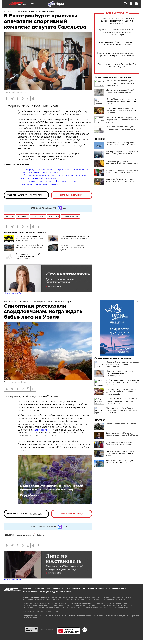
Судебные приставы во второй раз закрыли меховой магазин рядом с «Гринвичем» (53, 177)
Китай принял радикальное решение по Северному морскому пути (122, 153)
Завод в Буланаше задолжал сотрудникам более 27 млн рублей (72, 247)
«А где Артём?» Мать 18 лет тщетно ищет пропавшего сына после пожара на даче (121, 401)
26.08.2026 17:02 (10, 301)
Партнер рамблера (47, 629)
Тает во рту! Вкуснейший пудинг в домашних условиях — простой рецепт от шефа (121, 391)
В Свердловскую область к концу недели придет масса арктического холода (51, 487)
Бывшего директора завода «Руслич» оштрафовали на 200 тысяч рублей (29, 238)
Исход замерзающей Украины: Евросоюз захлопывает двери (119, 443)
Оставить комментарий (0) (71, 195)
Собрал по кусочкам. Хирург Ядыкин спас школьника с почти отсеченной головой (122, 382)
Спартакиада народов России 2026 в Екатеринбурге (117, 65)
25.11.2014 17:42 (10, 11)
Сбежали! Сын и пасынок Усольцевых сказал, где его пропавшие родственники (122, 364)
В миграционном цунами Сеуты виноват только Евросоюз (119, 462)
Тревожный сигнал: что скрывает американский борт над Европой (120, 144)
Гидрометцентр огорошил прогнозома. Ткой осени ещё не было (122, 162)
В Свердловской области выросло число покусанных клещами (117, 43)
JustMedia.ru (39, 429)
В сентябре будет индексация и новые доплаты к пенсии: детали (120, 180)
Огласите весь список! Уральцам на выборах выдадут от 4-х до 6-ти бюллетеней (116, 21)
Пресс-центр (58, 589)
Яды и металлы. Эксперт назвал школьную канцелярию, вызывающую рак (120, 373)
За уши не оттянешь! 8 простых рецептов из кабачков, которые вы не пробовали (122, 110)
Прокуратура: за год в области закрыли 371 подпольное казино (30, 246)
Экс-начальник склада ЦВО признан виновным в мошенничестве (28, 256)
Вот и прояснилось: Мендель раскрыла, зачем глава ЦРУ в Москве (122, 434)
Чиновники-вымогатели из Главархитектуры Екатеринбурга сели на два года (48, 182)
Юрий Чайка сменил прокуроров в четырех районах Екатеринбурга (75, 237)
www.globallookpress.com (15, 92)
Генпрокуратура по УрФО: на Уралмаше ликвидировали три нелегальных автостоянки (55, 171)
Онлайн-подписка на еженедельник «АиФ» (107, 589)
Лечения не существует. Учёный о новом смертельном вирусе (121, 91)
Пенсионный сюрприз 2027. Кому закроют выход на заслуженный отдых (120, 453)
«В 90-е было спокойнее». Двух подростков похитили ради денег (121, 128)
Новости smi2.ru (13, 293)
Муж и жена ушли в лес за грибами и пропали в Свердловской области (116, 54)
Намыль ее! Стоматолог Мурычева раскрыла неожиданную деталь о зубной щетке (121, 83)
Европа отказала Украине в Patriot (121, 424)
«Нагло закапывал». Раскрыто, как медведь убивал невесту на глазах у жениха (122, 119)
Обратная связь (30, 592)
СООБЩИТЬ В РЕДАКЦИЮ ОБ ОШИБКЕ (55, 592)
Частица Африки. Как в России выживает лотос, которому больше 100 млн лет (121, 410)
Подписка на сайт (42, 589)
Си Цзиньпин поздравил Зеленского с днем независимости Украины (122, 171)
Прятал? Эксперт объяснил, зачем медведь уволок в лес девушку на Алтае (121, 101)
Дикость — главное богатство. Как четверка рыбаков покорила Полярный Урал (116, 32)
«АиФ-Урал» (23, 382)
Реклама (27, 589)
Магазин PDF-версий (76, 589)
